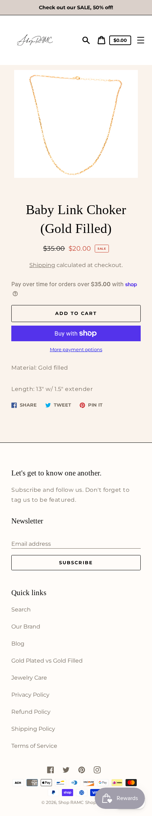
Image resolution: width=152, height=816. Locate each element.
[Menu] (140, 40)
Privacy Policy (30, 694)
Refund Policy (31, 711)
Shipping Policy (33, 728)
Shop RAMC (71, 802)
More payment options (76, 349)
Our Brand (25, 626)
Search (21, 609)
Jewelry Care (29, 677)
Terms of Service (34, 745)
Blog (17, 643)
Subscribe (76, 562)
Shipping (42, 265)
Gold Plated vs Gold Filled (47, 660)
